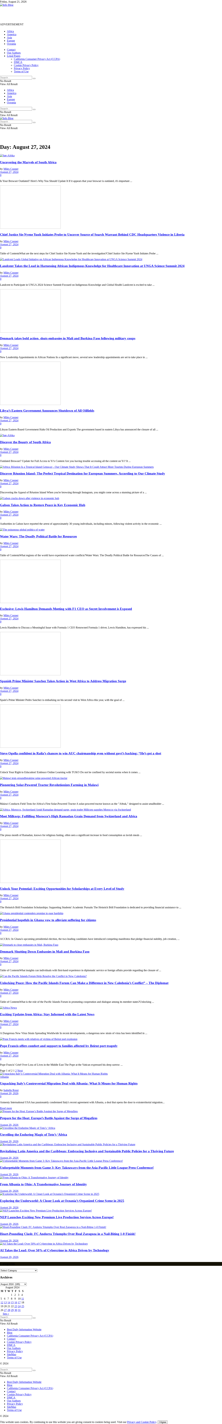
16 (15, 1302)
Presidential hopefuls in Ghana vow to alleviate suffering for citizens (48, 920)
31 (19, 1310)
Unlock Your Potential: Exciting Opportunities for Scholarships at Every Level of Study (62, 888)
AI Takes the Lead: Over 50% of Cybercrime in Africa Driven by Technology (54, 1250)
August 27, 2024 (9, 172)
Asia (9, 37)
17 (19, 1302)
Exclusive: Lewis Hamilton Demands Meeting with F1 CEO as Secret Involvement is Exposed (66, 609)
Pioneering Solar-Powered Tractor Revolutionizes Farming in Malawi (49, 785)
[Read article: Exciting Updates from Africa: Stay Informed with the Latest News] (111, 1007)
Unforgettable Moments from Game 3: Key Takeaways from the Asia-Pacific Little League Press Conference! (77, 1167)
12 (2, 1302)
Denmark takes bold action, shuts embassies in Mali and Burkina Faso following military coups (67, 338)
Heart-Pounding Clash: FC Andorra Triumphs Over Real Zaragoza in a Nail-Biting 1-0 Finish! (67, 1234)
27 (5, 1310)
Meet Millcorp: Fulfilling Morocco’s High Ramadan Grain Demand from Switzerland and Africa (68, 816)
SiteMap (11, 1354)
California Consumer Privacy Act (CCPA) (37, 59)
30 (15, 1310)
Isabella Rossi (11, 1090)
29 (12, 1310)
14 (8, 1302)
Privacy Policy (22, 68)
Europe (11, 40)
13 (5, 1302)
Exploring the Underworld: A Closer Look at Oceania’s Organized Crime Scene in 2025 (62, 1201)
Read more (6, 1108)
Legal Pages (13, 55)
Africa (10, 31)
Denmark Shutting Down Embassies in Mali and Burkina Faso (44, 951)
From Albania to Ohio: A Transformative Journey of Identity (43, 1184)
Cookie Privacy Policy (26, 65)
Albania (4, 1076)
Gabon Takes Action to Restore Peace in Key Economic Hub (42, 505)
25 (22, 1306)
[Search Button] (34, 78)
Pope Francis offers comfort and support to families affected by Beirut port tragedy (59, 1046)
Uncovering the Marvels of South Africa (28, 162)
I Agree (162, 1422)
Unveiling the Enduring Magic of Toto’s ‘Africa (33, 1134)
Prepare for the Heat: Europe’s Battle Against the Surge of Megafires (48, 1118)
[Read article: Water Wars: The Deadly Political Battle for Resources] (111, 529)
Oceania (11, 43)
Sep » (6, 1313)
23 (15, 1306)
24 (19, 1306)
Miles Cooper (10, 168)
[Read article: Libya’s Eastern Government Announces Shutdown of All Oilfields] (111, 384)
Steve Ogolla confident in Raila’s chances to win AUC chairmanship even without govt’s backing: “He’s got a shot (80, 753)
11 (22, 1298)
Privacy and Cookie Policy (141, 1422)
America (11, 34)
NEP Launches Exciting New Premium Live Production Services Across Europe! (57, 1217)
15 (12, 1302)
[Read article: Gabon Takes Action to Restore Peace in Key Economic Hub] (111, 498)
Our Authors (14, 52)
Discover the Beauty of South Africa (25, 442)
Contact (11, 49)
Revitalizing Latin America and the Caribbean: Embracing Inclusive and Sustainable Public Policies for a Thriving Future (87, 1151)
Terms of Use (21, 71)
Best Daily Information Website (24, 1329)
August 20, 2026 (9, 1093)
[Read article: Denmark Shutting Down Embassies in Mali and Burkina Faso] (111, 944)
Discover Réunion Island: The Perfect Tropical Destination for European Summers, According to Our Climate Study (82, 473)
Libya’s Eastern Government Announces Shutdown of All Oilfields (47, 410)
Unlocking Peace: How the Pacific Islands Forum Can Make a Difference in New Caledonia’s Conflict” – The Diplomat (84, 983)
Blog (9, 1332)
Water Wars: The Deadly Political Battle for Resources (38, 536)
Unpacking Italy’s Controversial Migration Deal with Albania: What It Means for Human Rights (69, 1083)
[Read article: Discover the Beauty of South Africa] (111, 435)
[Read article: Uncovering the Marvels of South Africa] (111, 155)
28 (8, 1310)
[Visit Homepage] (6, 4)
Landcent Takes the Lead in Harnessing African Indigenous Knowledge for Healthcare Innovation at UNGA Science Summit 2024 (92, 266)
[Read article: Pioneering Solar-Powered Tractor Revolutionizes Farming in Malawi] (111, 778)
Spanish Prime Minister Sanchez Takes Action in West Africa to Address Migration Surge (63, 681)
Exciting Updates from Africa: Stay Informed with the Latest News (47, 1014)
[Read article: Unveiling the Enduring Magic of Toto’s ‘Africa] (111, 1128)
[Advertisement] (63, 14)
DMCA (18, 62)
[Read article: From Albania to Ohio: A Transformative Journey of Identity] (111, 1177)
